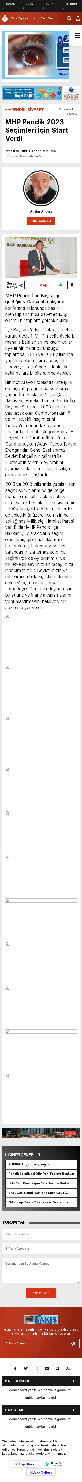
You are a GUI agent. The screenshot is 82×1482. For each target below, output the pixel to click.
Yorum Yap (41, 1293)
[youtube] (47, 1368)
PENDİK (19, 109)
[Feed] (68, 1368)
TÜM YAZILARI (41, 220)
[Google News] (24, 156)
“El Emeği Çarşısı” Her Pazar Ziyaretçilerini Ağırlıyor (40, 1202)
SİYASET (36, 109)
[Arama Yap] (67, 18)
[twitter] (26, 1368)
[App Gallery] (41, 1472)
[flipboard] (57, 1368)
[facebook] (15, 1368)
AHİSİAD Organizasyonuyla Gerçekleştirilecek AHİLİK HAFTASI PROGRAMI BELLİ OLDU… (34, 1164)
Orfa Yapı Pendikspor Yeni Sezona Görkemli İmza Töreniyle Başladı (40, 1183)
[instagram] (36, 1368)
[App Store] (25, 1464)
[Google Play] (54, 1464)
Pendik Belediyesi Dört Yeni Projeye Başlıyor (41, 1173)
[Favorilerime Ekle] (72, 285)
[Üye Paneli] (75, 18)
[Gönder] (75, 1343)
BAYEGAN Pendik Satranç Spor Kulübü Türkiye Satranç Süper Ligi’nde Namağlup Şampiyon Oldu (39, 1193)
